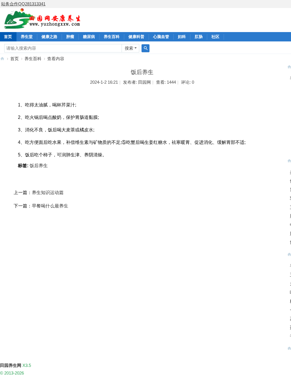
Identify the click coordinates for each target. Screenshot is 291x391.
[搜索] (145, 48)
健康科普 (136, 36)
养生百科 (112, 36)
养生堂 (27, 36)
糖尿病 (89, 36)
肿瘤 (70, 36)
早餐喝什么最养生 (50, 205)
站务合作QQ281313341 (23, 3)
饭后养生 (39, 165)
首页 (14, 58)
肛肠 (199, 36)
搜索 (129, 48)
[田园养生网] (42, 25)
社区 (215, 36)
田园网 (144, 82)
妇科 (182, 36)
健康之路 (49, 36)
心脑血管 (161, 36)
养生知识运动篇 (48, 192)
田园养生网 (2, 58)
